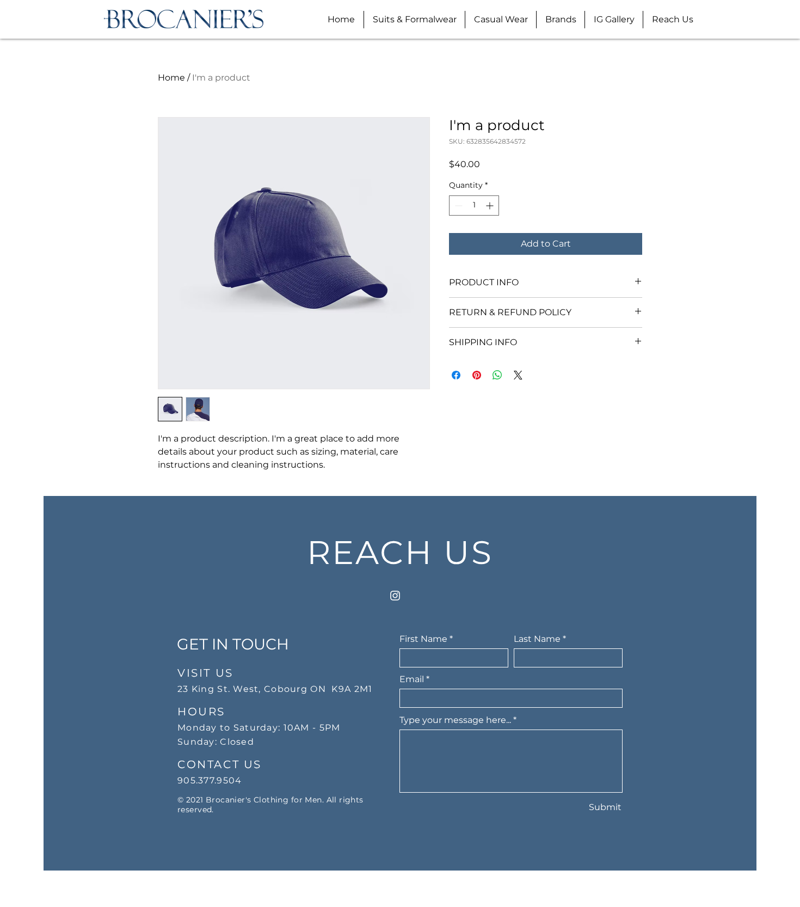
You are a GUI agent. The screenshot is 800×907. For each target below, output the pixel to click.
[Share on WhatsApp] (497, 375)
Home (171, 77)
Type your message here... (455, 720)
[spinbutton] (474, 205)
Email (411, 679)
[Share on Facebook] (456, 375)
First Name (423, 639)
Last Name (537, 639)
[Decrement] (457, 205)
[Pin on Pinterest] (476, 375)
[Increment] (490, 205)
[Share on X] (518, 375)
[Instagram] (395, 595)
